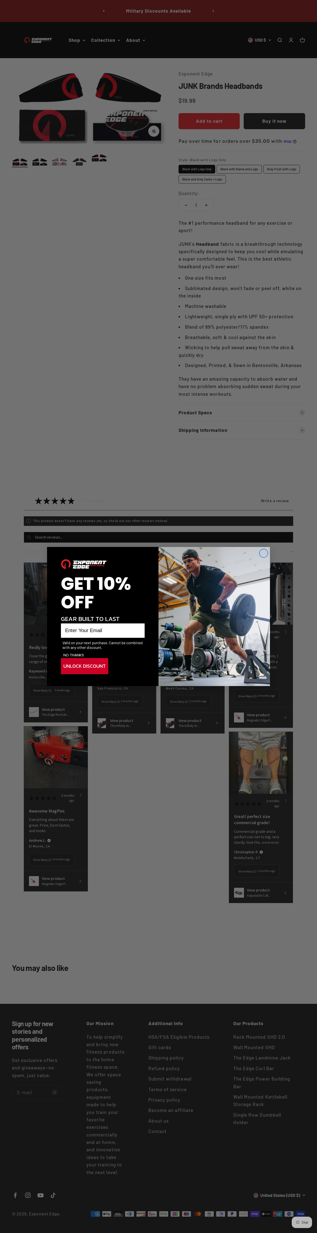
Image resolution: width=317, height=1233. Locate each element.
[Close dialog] (263, 553)
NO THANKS (73, 655)
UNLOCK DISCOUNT (84, 666)
